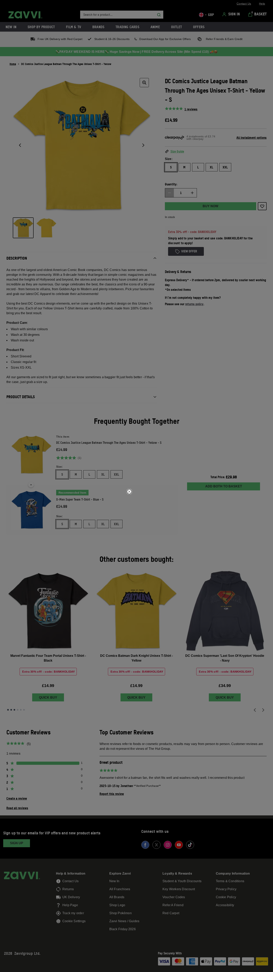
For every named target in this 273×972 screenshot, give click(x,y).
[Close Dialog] (129, 491)
